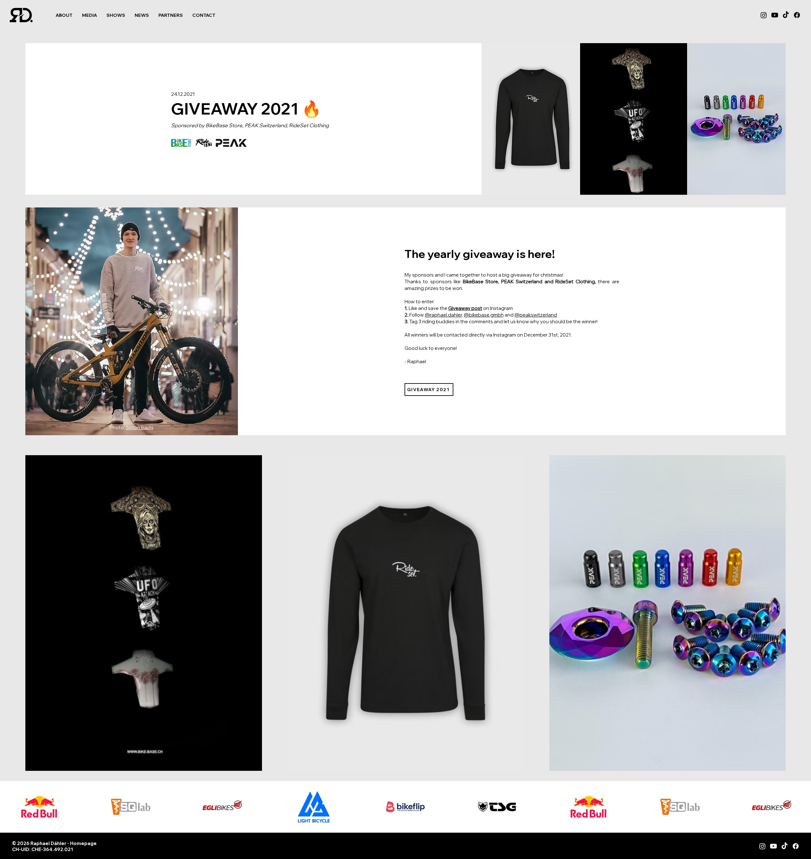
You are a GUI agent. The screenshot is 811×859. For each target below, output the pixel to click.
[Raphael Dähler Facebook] (796, 846)
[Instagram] (764, 15)
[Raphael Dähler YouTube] (773, 846)
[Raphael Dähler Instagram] (762, 846)
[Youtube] (775, 15)
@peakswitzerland (535, 315)
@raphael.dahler (443, 315)
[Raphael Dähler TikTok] (785, 846)
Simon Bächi (139, 427)
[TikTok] (786, 15)
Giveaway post (465, 308)
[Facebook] (797, 15)
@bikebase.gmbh (484, 315)
